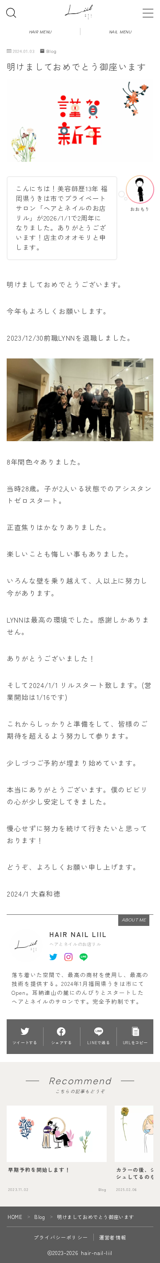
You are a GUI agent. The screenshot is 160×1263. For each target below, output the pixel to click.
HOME (15, 1216)
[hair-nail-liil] (80, 11)
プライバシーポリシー (61, 1237)
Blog (51, 51)
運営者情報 (112, 1237)
